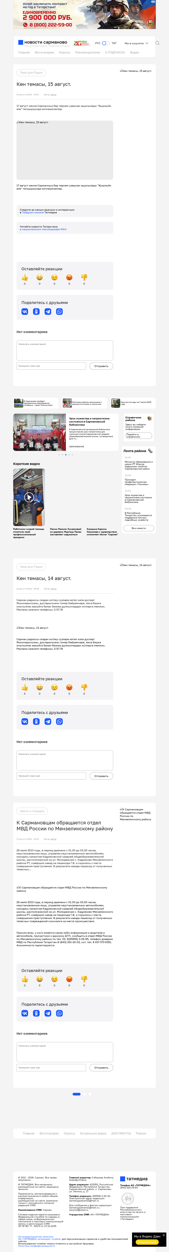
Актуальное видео (93, 1133)
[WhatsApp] (59, 311)
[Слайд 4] (69, 454)
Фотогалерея (44, 52)
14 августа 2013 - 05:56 (28, 589)
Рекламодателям (87, 52)
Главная (24, 52)
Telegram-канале (33, 212)
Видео (134, 52)
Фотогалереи (49, 1133)
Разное (141, 1133)
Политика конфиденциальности (36, 1245)
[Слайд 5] (72, 454)
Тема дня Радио (31, 72)
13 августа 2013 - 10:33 (28, 839)
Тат (114, 43)
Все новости (139, 528)
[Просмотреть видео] (29, 497)
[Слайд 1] (59, 454)
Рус (98, 43)
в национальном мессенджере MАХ (43, 229)
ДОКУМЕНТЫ (121, 1133)
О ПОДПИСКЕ (115, 52)
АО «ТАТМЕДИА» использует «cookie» (39, 1238)
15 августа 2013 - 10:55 (28, 95)
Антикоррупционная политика (35, 1236)
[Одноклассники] (36, 311)
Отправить (101, 366)
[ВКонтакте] (24, 311)
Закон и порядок (32, 811)
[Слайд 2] (62, 454)
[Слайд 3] (65, 454)
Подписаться (147, 1242)
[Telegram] (48, 311)
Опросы (64, 52)
